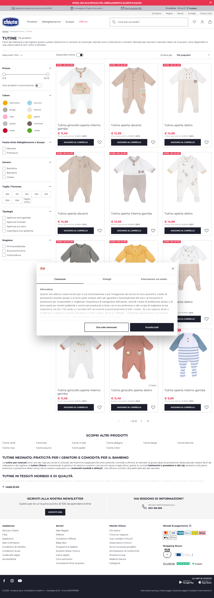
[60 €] (47, 74)
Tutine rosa (8, 447)
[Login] (202, 22)
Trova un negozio (118, 534)
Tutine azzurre (43, 447)
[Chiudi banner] (173, 269)
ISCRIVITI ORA (55, 512)
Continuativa (14, 255)
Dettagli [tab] (107, 279)
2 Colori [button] (152, 385)
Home (5, 31)
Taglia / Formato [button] (11, 186)
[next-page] (140, 421)
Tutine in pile (79, 442)
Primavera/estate (16, 246)
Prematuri (12, 152)
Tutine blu (41, 442)
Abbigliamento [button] (51, 21)
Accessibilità (9, 559)
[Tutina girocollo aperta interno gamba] (80, 92)
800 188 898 (155, 508)
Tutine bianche (185, 442)
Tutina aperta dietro (178, 125)
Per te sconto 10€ (133, 8)
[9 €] (3, 74)
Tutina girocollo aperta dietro (131, 390)
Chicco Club (206, 13)
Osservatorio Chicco (120, 542)
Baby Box (61, 542)
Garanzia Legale (180, 590)
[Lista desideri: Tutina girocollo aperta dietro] (153, 407)
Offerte (60, 534)
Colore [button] (6, 95)
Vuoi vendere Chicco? (121, 538)
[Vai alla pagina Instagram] (12, 581)
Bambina (12, 168)
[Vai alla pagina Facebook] (4, 581)
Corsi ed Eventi (64, 559)
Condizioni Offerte (66, 538)
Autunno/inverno (16, 250)
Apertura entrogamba (19, 217)
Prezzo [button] (6, 68)
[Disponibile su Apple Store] (205, 582)
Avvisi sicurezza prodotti (122, 546)
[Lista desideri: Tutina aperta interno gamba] (153, 230)
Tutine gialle (78, 447)
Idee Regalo (62, 530)
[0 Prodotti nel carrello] (209, 24)
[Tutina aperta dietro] (187, 92)
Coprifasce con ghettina (20, 230)
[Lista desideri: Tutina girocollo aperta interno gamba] (99, 142)
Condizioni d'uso (11, 551)
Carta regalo (63, 555)
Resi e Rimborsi (10, 542)
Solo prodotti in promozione (18, 85)
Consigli (192, 13)
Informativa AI (205, 590)
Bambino (12, 172)
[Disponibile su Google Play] (186, 582)
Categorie (114, 563)
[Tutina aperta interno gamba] (134, 180)
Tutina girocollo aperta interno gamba (79, 126)
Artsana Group (117, 555)
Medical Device (117, 559)
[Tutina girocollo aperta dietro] (134, 357)
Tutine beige (150, 442)
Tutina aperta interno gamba (131, 213)
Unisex (10, 177)
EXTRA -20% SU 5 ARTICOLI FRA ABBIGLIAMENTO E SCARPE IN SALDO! (107, 3)
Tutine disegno (114, 442)
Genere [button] (6, 162)
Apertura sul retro (16, 226)
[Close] (210, 2)
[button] (28, 55)
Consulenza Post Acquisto (70, 563)
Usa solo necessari (106, 327)
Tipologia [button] (7, 211)
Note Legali (166, 590)
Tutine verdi (8, 442)
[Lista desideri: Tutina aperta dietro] (206, 142)
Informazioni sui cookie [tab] (154, 279)
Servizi (180, 13)
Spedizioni (8, 538)
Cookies (192, 590)
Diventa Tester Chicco (68, 551)
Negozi (169, 13)
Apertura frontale (16, 222)
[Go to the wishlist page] (194, 22)
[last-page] (147, 421)
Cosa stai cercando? (129, 22)
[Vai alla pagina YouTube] (20, 581)
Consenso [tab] (60, 279)
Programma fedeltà (67, 546)
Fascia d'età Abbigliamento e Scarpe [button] (23, 142)
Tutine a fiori (113, 447)
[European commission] (184, 553)
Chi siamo (156, 13)
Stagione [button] (7, 240)
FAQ (4, 534)
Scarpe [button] (69, 21)
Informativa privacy (150, 590)
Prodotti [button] (32, 21)
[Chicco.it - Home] (10, 22)
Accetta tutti (152, 327)
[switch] (79, 55)
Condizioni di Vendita (14, 546)
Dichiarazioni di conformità (124, 551)
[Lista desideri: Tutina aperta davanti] (153, 142)
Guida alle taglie (11, 555)
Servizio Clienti (10, 530)
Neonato (11, 148)
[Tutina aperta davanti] (134, 92)
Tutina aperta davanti (126, 125)
